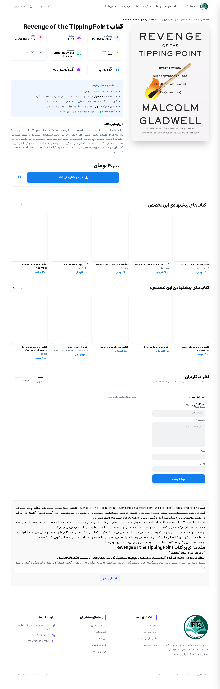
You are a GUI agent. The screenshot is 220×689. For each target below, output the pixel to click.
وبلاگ (158, 6)
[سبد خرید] (40, 6)
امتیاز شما (199, 407)
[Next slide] (14, 287)
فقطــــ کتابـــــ (188, 6)
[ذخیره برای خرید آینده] (19, 177)
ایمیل (201, 463)
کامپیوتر (172, 6)
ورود (16, 6)
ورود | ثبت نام (150, 645)
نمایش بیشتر (110, 578)
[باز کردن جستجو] (50, 6)
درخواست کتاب (142, 6)
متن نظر (200, 420)
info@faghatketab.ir (38, 641)
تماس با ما (111, 6)
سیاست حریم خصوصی (22, 675)
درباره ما (125, 6)
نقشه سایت (42, 675)
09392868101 (40, 635)
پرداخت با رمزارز (98, 625)
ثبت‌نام (24, 6)
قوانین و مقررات (98, 651)
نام (203, 451)
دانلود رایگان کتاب (148, 638)
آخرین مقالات (150, 632)
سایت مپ (152, 625)
